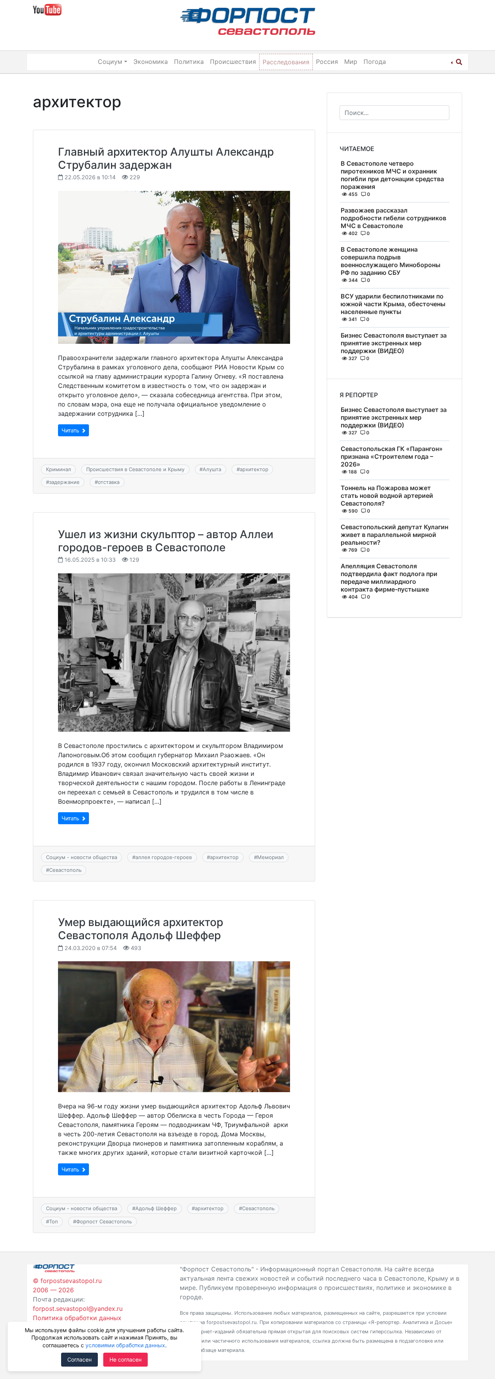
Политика (189, 61)
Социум (110, 61)
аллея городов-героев (163, 857)
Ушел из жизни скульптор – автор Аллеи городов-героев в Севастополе (165, 541)
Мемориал (270, 857)
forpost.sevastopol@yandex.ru (78, 1308)
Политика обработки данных (77, 1318)
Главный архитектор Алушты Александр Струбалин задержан (166, 158)
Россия (327, 61)
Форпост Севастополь (104, 1221)
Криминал (58, 469)
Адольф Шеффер (156, 1208)
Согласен (79, 1359)
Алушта (212, 469)
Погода (375, 61)
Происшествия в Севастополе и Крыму (135, 469)
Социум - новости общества (81, 857)
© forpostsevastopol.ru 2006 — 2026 (67, 1285)
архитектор (254, 469)
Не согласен (125, 1359)
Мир (350, 61)
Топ (53, 1221)
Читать (71, 430)
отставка (108, 482)
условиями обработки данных (125, 1345)
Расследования (286, 62)
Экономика (150, 61)
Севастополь (65, 870)
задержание (64, 482)
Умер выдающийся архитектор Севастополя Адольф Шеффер (140, 929)
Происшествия (233, 61)
